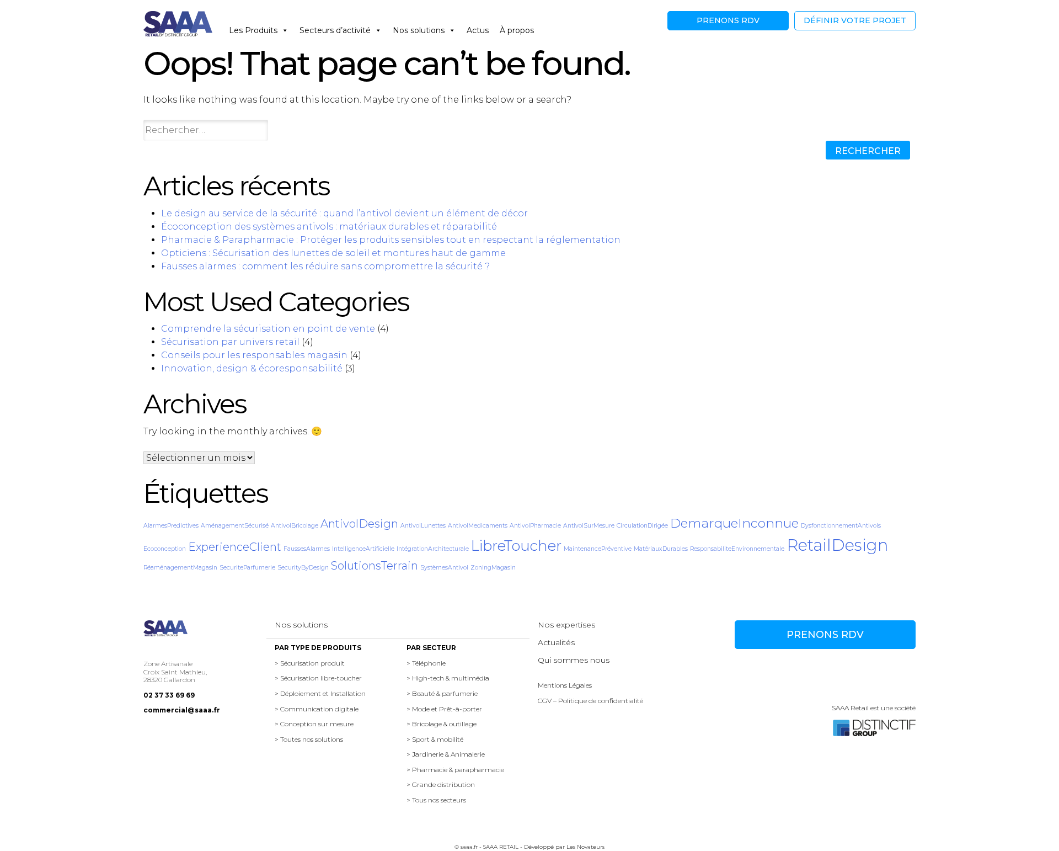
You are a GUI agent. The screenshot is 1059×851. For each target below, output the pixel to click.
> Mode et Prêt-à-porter (444, 709)
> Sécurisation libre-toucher (318, 678)
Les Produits (253, 30)
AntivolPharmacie (535, 525)
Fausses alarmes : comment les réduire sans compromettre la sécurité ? (325, 266)
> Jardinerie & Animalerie (446, 754)
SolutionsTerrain (374, 565)
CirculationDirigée (642, 525)
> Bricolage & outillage (442, 724)
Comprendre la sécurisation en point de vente (268, 328)
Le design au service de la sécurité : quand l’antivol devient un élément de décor (344, 213)
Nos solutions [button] (419, 30)
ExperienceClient (234, 547)
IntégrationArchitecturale (433, 548)
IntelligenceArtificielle (363, 548)
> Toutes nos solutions (309, 739)
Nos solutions (301, 625)
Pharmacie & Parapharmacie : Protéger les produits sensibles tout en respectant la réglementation (391, 240)
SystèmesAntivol (444, 567)
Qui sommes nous (573, 660)
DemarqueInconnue (734, 523)
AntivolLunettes (423, 525)
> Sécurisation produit (310, 663)
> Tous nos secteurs (436, 800)
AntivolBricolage (294, 525)
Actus (478, 30)
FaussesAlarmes (307, 548)
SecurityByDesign (303, 567)
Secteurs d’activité (335, 30)
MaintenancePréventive (598, 548)
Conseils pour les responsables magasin (254, 355)
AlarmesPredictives (171, 525)
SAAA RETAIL (500, 846)
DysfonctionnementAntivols (841, 525)
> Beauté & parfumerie (442, 693)
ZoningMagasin (493, 567)
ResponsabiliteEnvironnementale (737, 548)
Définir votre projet (855, 20)
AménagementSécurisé (235, 525)
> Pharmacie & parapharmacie (455, 769)
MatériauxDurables (661, 548)
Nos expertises (566, 625)
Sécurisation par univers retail (230, 342)
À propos (517, 30)
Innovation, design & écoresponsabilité (252, 368)
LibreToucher (516, 545)
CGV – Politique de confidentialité (590, 700)
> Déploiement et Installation (320, 693)
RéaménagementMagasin (180, 567)
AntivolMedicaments (477, 525)
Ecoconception (164, 548)
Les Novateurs (585, 846)
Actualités (556, 642)
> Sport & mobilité (435, 739)
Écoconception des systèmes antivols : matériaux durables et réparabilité (329, 226)
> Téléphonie (426, 663)
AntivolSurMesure (588, 525)
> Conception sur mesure (314, 724)
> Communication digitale (317, 709)
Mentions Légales (565, 685)
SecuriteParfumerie (247, 567)
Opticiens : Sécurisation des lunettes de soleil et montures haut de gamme (333, 253)
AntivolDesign (359, 523)
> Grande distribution (441, 784)
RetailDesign (837, 545)
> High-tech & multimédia (448, 678)
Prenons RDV (728, 20)
